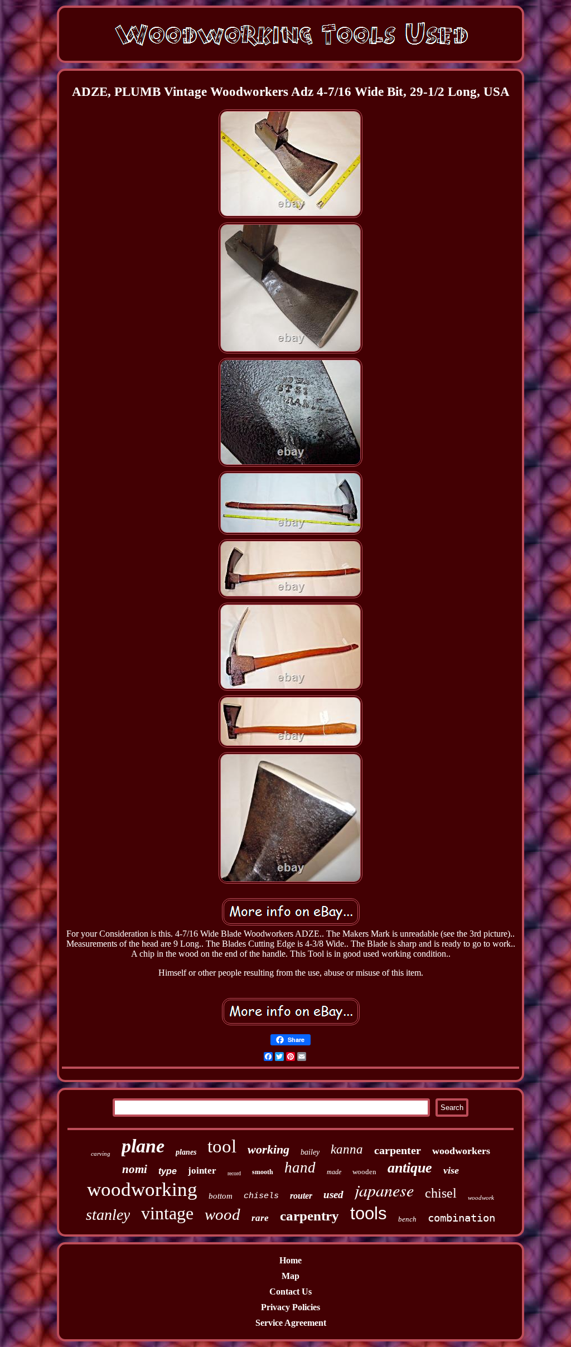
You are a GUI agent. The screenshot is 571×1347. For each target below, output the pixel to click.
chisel (441, 1193)
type (167, 1171)
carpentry (309, 1215)
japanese (384, 1190)
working (268, 1149)
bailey (310, 1152)
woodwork (481, 1197)
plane (143, 1146)
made (334, 1172)
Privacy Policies (290, 1307)
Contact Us (290, 1291)
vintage (167, 1213)
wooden (364, 1171)
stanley (108, 1214)
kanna (347, 1149)
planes (186, 1152)
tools (368, 1213)
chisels (261, 1196)
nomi (134, 1169)
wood (222, 1214)
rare (260, 1218)
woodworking (142, 1189)
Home (290, 1260)
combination (461, 1218)
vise (451, 1170)
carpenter (397, 1150)
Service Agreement (290, 1322)
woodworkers (461, 1150)
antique (410, 1168)
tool (221, 1146)
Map (290, 1276)
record (234, 1173)
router (301, 1195)
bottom (221, 1195)
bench (407, 1219)
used (333, 1194)
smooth (262, 1172)
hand (300, 1167)
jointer (202, 1170)
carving (100, 1153)
